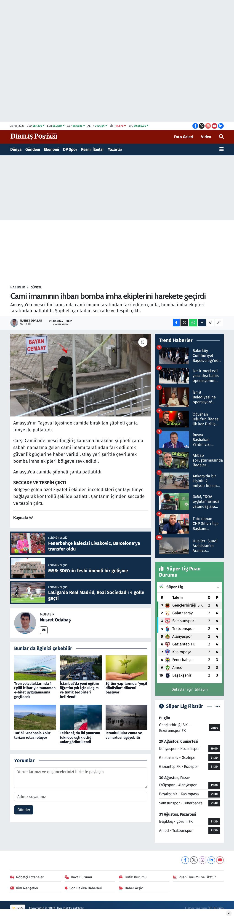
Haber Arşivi (134, 888)
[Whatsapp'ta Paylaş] (193, 322)
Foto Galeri (183, 136)
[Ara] (221, 137)
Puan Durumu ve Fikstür (197, 877)
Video (206, 136)
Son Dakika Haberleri (85, 888)
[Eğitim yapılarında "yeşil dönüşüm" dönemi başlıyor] (126, 667)
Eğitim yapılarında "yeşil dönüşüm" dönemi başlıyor (126, 687)
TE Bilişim (216, 908)
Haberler (17, 287)
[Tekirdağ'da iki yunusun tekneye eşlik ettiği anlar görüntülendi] (81, 717)
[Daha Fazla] (202, 322)
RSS (19, 908)
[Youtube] (220, 860)
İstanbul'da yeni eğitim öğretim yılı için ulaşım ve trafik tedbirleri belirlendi (79, 690)
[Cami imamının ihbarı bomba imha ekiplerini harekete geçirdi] (80, 375)
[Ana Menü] (221, 150)
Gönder (23, 809)
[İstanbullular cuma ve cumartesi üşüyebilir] (126, 717)
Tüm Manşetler (27, 888)
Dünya (15, 149)
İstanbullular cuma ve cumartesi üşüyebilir (124, 735)
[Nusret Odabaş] (25, 622)
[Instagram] (202, 860)
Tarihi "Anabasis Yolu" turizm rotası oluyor (32, 735)
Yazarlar (115, 149)
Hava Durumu (81, 877)
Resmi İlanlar (92, 149)
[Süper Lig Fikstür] (217, 706)
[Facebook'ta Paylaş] (176, 322)
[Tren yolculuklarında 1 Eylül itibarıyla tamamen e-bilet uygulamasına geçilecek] (35, 667)
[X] (194, 860)
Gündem (32, 149)
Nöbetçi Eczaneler (30, 877)
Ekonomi (51, 149)
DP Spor (70, 149)
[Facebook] (185, 860)
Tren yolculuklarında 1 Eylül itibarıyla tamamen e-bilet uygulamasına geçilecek (35, 690)
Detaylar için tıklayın (189, 689)
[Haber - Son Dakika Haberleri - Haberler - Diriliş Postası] (34, 136)
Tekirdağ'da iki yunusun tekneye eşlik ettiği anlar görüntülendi (80, 737)
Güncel (36, 287)
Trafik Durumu (135, 877)
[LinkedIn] (211, 860)
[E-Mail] (44, 630)
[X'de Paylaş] (184, 322)
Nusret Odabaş (55, 620)
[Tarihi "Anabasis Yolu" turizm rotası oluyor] (35, 717)
